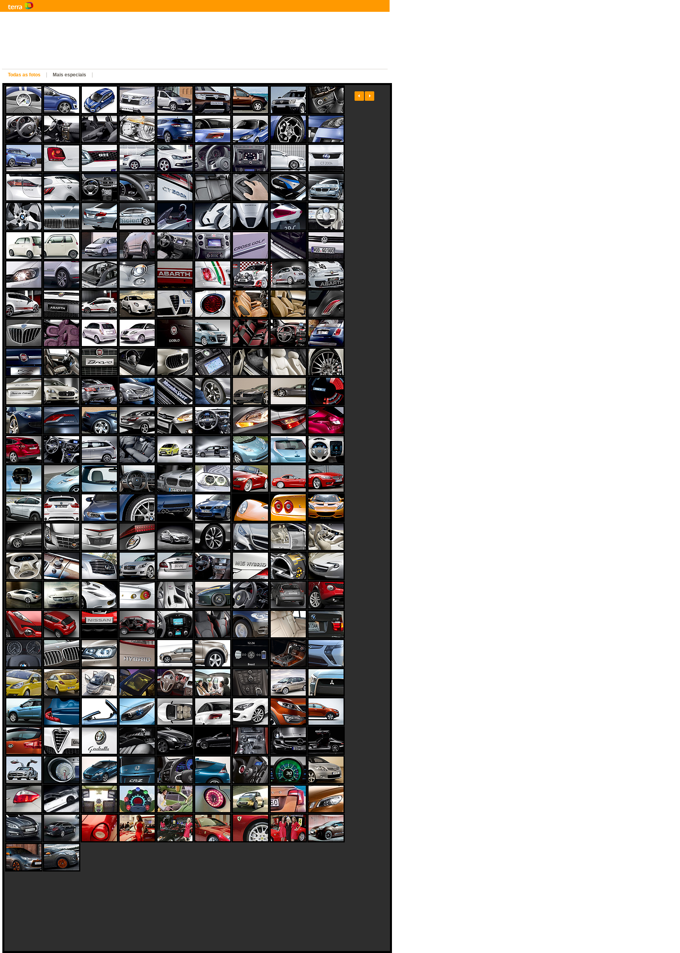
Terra (59, 6)
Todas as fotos (24, 75)
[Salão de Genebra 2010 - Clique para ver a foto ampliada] (23, 99)
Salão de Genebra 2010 (143, 63)
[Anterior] (359, 96)
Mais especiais (69, 75)
